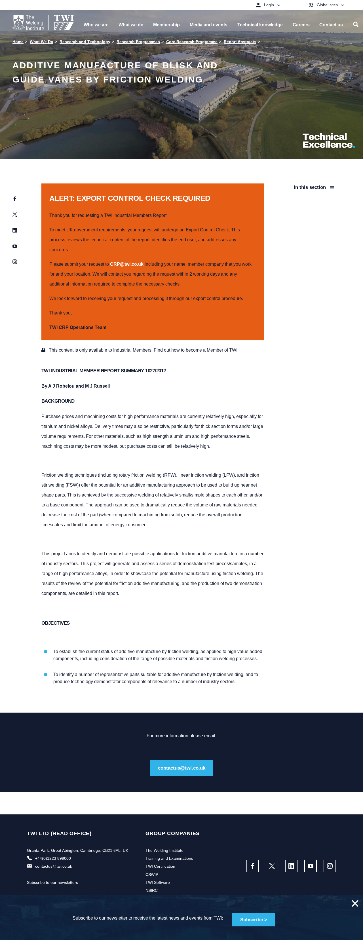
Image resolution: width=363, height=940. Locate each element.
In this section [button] (310, 187)
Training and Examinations (169, 858)
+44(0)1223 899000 (53, 858)
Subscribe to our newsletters (52, 882)
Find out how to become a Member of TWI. (196, 350)
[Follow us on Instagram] (330, 866)
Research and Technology (85, 41)
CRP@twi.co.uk (126, 264)
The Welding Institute (164, 850)
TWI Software (157, 882)
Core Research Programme (192, 41)
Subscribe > (253, 919)
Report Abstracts (240, 41)
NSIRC (151, 890)
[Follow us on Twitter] (272, 866)
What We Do (41, 41)
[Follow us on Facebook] (252, 866)
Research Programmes (138, 41)
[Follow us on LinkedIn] (291, 866)
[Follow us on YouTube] (310, 866)
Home (18, 41)
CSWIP (151, 874)
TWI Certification (160, 866)
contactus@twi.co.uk (181, 768)
